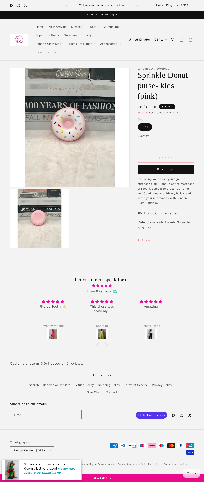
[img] (102, 285)
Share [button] (146, 240)
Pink (147, 128)
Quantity (143, 135)
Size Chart (94, 392)
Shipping (143, 112)
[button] (102, 478)
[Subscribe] (77, 414)
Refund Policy (84, 385)
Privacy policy (106, 464)
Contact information (175, 464)
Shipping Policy (109, 385)
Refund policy (86, 464)
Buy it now (165, 169)
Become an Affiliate (56, 385)
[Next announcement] (137, 5)
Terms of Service (136, 385)
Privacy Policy (162, 385)
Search (34, 385)
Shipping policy (150, 464)
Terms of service (127, 464)
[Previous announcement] (66, 5)
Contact (111, 392)
